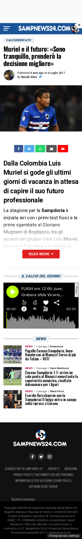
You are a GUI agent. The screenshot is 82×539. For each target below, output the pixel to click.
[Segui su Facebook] (32, 456)
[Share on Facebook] (19, 148)
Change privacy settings (64, 535)
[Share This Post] (40, 148)
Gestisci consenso (23, 499)
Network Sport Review (43, 486)
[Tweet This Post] (29, 148)
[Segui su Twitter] (41, 456)
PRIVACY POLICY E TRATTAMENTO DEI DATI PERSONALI (43, 474)
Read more (39, 254)
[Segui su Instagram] (49, 456)
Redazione (71, 469)
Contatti (53, 469)
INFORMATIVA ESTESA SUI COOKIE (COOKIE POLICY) (43, 480)
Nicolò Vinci (29, 77)
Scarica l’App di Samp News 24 (24, 469)
